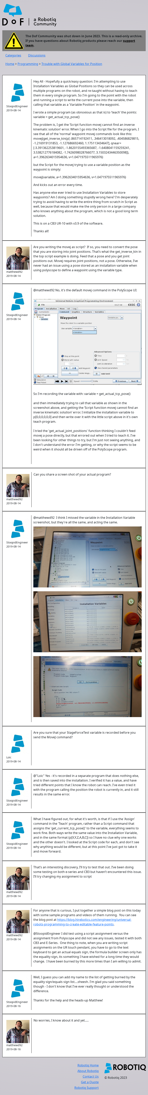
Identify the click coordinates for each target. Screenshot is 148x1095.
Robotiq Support (86, 1088)
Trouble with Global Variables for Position (71, 64)
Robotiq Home (88, 1065)
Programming (28, 64)
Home (9, 64)
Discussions (36, 55)
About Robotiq (88, 1071)
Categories (13, 55)
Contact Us (91, 1076)
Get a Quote (90, 1082)
